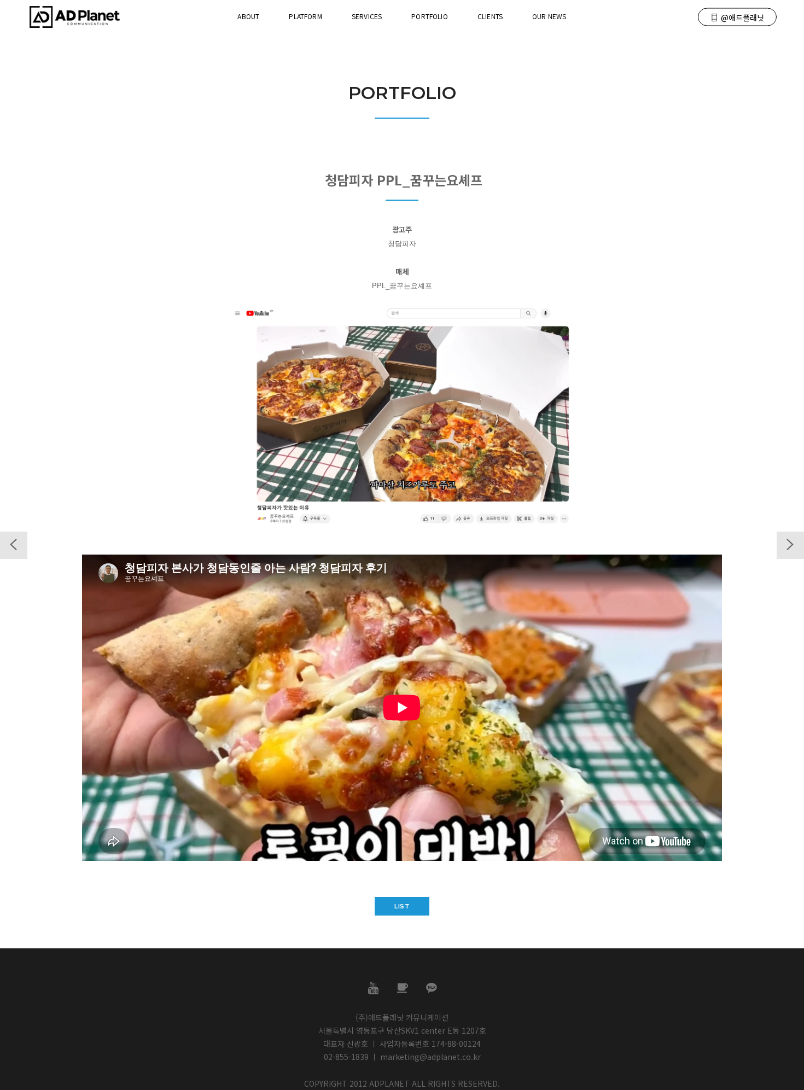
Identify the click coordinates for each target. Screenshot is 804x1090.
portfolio (429, 16)
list (402, 906)
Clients (490, 16)
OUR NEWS (549, 16)
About (248, 16)
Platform (305, 16)
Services (367, 16)
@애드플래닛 (742, 17)
